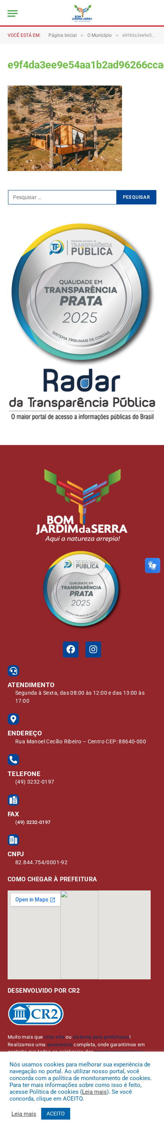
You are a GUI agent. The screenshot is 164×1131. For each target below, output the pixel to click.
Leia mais (94, 1091)
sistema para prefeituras (101, 1037)
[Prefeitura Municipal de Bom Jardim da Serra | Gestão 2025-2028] (82, 13)
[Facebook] (71, 649)
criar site (54, 1037)
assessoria (59, 1044)
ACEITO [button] (56, 1113)
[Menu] (13, 13)
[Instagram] (93, 649)
